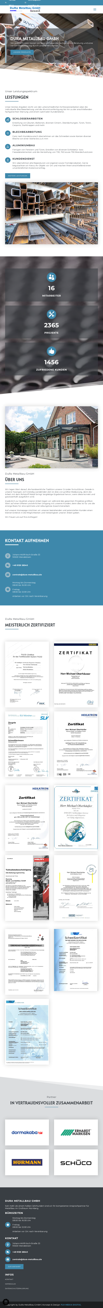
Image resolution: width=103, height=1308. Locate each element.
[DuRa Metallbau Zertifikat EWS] (27, 776)
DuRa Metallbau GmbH (34, 41)
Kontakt (9, 1279)
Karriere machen (21, 56)
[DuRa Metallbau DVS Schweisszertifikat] (27, 1064)
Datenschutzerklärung (17, 1288)
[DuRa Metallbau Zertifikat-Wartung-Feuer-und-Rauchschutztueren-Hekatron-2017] (76, 776)
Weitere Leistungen (17, 176)
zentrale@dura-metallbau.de (27, 574)
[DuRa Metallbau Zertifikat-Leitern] (76, 850)
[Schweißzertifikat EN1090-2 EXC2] (76, 990)
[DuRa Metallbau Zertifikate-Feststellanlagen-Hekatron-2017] (27, 850)
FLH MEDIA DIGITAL (71, 1305)
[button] (6, 1302)
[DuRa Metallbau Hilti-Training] (27, 920)
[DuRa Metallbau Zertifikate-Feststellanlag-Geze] (76, 707)
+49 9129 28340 (20, 565)
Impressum (10, 1284)
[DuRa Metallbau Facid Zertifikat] (27, 707)
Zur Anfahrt (14, 1267)
